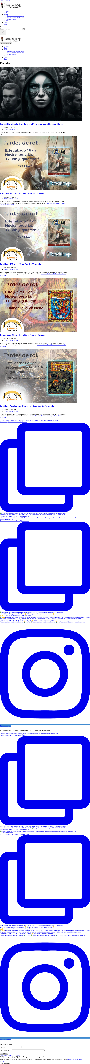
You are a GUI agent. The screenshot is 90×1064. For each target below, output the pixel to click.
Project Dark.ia (11, 19)
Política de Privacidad (14, 1055)
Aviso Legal (3, 1055)
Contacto (6, 22)
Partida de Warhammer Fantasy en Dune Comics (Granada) (27, 406)
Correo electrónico (5, 1050)
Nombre (2, 1047)
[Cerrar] (3, 32)
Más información (78, 1059)
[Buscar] (0, 27)
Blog (5, 24)
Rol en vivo (14, 129)
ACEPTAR (3, 1061)
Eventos (6, 20)
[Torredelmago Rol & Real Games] (45, 5)
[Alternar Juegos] (89, 49)
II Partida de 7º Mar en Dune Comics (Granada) (22, 193)
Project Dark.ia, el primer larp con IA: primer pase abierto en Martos (31, 124)
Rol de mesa (14, 198)
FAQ (5, 12)
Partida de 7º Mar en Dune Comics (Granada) (20, 264)
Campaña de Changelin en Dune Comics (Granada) (23, 335)
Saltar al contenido (5, 0)
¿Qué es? (6, 11)
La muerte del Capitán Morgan (15, 16)
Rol (10, 129)
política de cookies (70, 1059)
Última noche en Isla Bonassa (15, 17)
